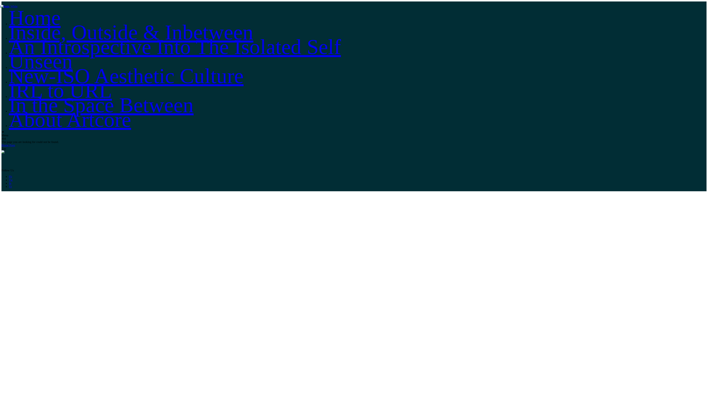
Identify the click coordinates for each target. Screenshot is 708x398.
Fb (10, 176)
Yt (10, 186)
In (10, 183)
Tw (11, 179)
